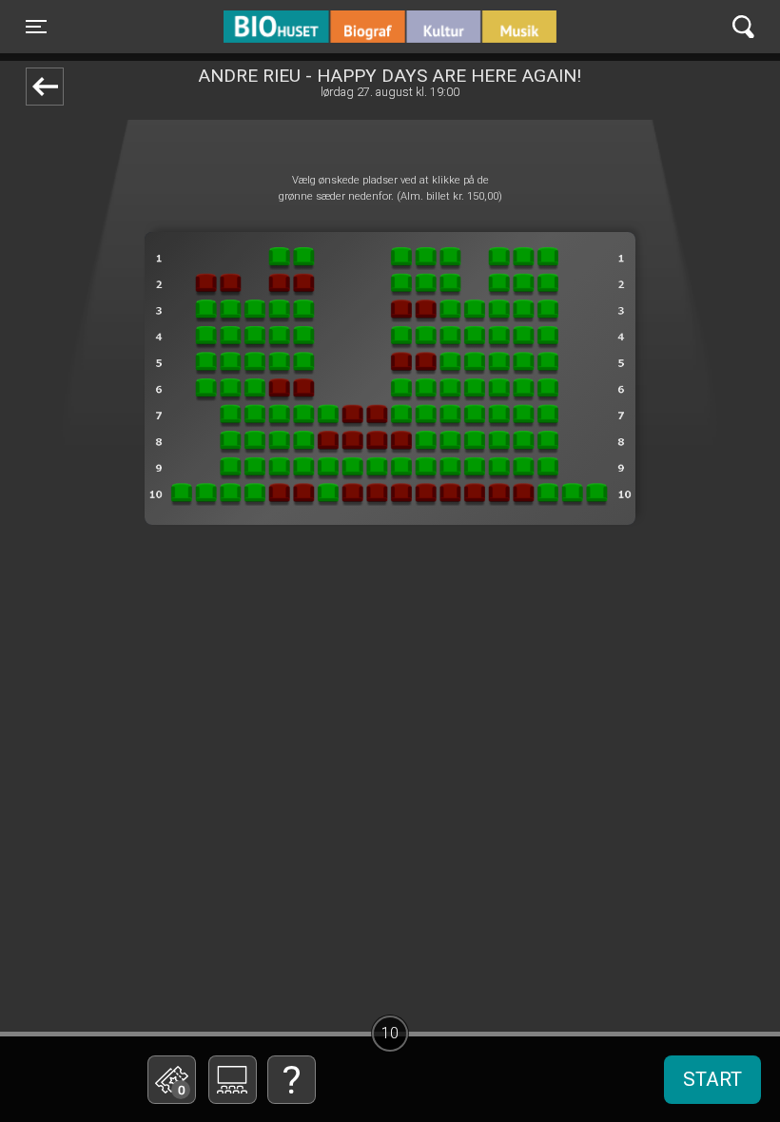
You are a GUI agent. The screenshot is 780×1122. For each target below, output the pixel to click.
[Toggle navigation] (743, 27)
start (712, 1079)
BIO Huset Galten (304, 26)
